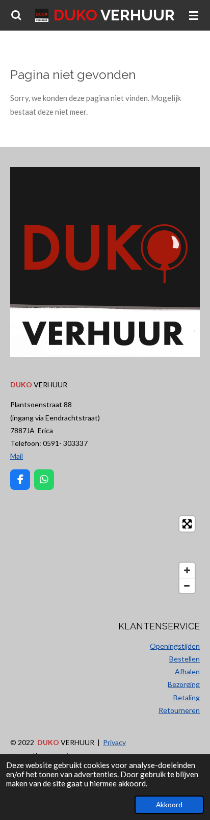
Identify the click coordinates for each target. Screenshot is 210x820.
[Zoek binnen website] (16, 15)
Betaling (186, 697)
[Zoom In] (187, 570)
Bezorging (184, 684)
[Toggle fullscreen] (187, 524)
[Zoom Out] (187, 585)
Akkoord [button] (169, 805)
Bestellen (184, 658)
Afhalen (187, 671)
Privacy (114, 742)
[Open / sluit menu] (193, 15)
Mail (16, 456)
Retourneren (179, 710)
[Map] (105, 554)
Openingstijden (175, 646)
